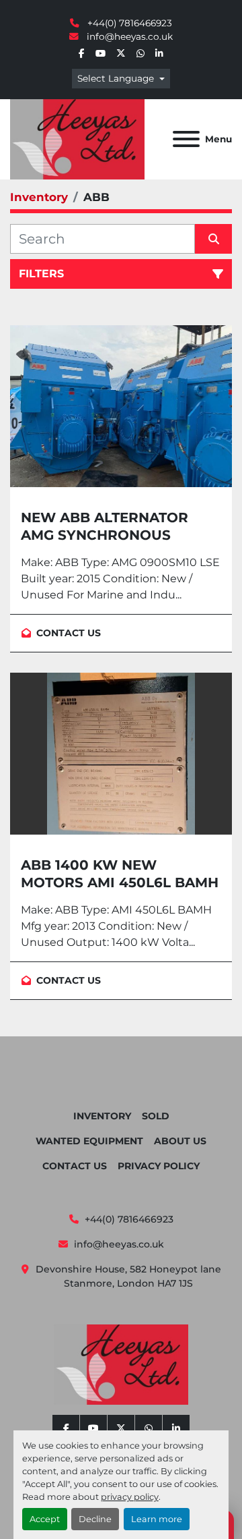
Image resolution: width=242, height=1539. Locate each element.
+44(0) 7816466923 (128, 23)
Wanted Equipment (89, 1141)
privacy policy (130, 1497)
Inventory (102, 1116)
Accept (45, 1519)
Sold (155, 1116)
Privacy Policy (159, 1166)
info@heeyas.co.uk (128, 36)
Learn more (156, 1519)
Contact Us (74, 1166)
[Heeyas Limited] (121, 1364)
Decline (95, 1519)
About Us (180, 1141)
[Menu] (186, 139)
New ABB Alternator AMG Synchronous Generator (104, 535)
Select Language (115, 78)
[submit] (213, 239)
